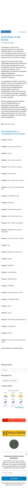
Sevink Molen (12, 173)
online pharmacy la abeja (15, 238)
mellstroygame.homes (14, 209)
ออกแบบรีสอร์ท (12, 272)
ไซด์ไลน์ (10, 140)
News (13, 124)
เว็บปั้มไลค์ (11, 286)
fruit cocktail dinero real (15, 216)
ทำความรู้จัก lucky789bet (15, 223)
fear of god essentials (14, 160)
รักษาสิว (10, 333)
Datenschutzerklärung (16, 485)
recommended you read (15, 292)
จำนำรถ (10, 153)
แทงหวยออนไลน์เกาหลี (14, 146)
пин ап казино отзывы (15, 167)
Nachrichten (6, 124)
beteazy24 (11, 202)
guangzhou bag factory (15, 252)
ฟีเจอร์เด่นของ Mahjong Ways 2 (17, 319)
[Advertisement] (14, 15)
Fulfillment (11, 265)
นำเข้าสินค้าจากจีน (13, 196)
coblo (9, 306)
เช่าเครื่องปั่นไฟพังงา (14, 299)
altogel (10, 259)
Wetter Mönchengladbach (13, 390)
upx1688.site (12, 326)
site (9, 245)
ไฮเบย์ (9, 313)
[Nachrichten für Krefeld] (6, 32)
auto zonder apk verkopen (16, 180)
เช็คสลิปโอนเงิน (12, 279)
